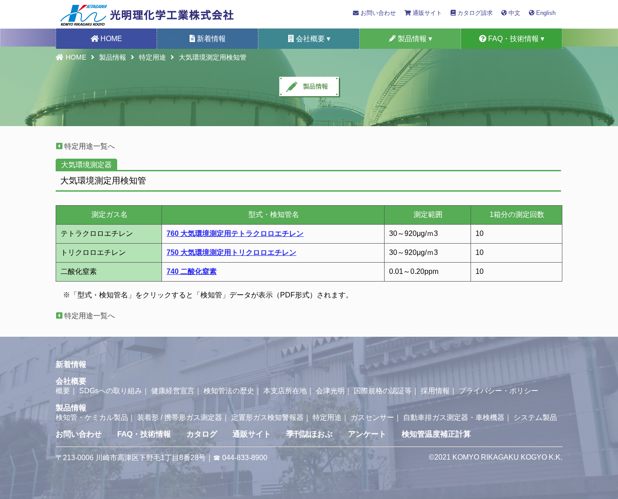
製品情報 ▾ (414, 38)
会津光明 (330, 391)
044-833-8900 (244, 457)
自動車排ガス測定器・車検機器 (453, 417)
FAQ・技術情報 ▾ (515, 38)
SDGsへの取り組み (110, 391)
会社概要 (71, 381)
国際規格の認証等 (383, 391)
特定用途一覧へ (88, 146)
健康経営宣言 (173, 391)
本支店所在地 (285, 391)
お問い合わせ (377, 12)
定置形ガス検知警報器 (267, 417)
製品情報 (112, 57)
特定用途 (152, 57)
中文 (513, 12)
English (545, 12)
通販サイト (426, 12)
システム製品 (535, 417)
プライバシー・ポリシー (498, 391)
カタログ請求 (474, 12)
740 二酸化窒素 (191, 271)
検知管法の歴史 (229, 391)
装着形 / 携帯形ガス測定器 (179, 417)
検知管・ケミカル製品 (92, 417)
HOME (110, 38)
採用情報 (435, 391)
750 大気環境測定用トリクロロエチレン (231, 252)
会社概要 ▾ (312, 38)
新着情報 (210, 38)
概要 (63, 391)
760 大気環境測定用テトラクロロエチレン (235, 233)
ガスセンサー (372, 417)
